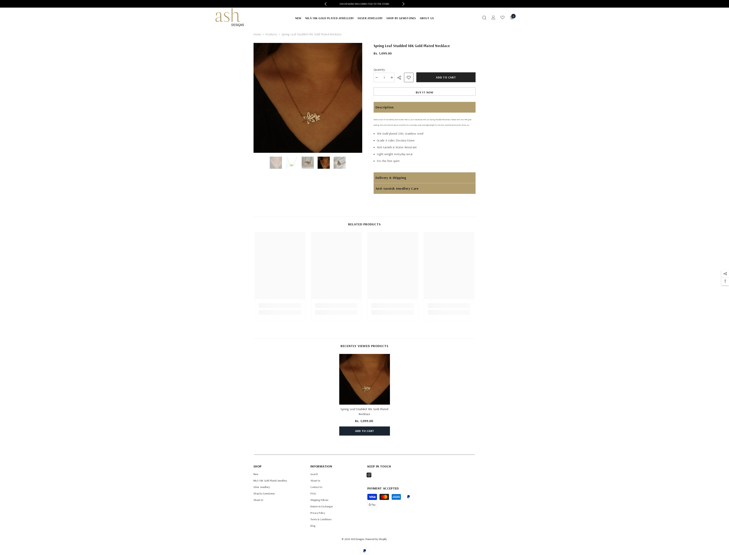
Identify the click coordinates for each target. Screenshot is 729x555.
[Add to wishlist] (408, 77)
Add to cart (446, 77)
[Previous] (325, 4)
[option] (364, 4)
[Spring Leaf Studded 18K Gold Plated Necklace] (364, 379)
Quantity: (380, 69)
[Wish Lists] (502, 17)
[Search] (484, 18)
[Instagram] (369, 475)
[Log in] (493, 17)
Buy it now (424, 92)
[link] (280, 305)
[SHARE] (400, 77)
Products (271, 34)
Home (257, 34)
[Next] (403, 4)
